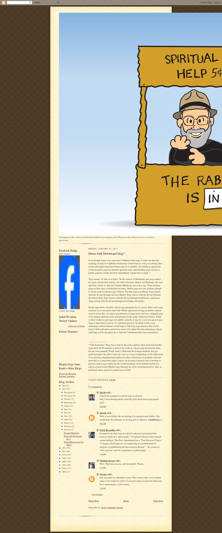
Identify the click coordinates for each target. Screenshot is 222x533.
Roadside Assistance (67, 376)
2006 (64, 468)
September (68, 402)
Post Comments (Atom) (112, 507)
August (67, 405)
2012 (64, 448)
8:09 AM (103, 406)
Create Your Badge (67, 311)
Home (126, 500)
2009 (64, 458)
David (102, 392)
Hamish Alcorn (107, 460)
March (67, 422)
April (66, 419)
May (66, 416)
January (67, 429)
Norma (103, 474)
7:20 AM (103, 488)
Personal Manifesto (71, 433)
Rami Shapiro (64, 254)
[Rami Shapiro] (69, 308)
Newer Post (93, 500)
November (68, 395)
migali (103, 412)
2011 (64, 451)
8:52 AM (103, 423)
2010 (64, 454)
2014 (64, 385)
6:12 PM (103, 468)
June (66, 412)
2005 (64, 471)
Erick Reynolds (107, 430)
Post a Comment (97, 494)
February (68, 426)
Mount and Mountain (67, 373)
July (66, 409)
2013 (64, 389)
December (68, 392)
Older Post (158, 500)
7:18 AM (103, 454)
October (67, 399)
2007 (64, 465)
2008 (64, 461)
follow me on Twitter (76, 326)
